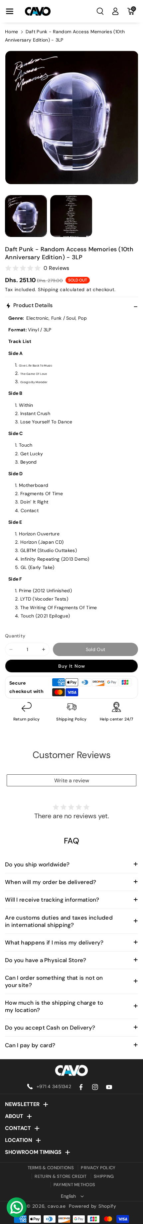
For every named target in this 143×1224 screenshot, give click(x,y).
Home (11, 32)
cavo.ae (57, 1206)
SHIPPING (104, 1176)
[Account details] (115, 11)
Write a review (71, 780)
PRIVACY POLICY (98, 1167)
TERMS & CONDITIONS (51, 1167)
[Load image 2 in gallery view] (71, 216)
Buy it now (71, 666)
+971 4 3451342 (54, 1086)
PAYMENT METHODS (74, 1184)
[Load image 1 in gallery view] (26, 216)
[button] (9, 11)
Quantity (15, 636)
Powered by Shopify (92, 1206)
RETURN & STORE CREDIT (60, 1176)
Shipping (48, 289)
